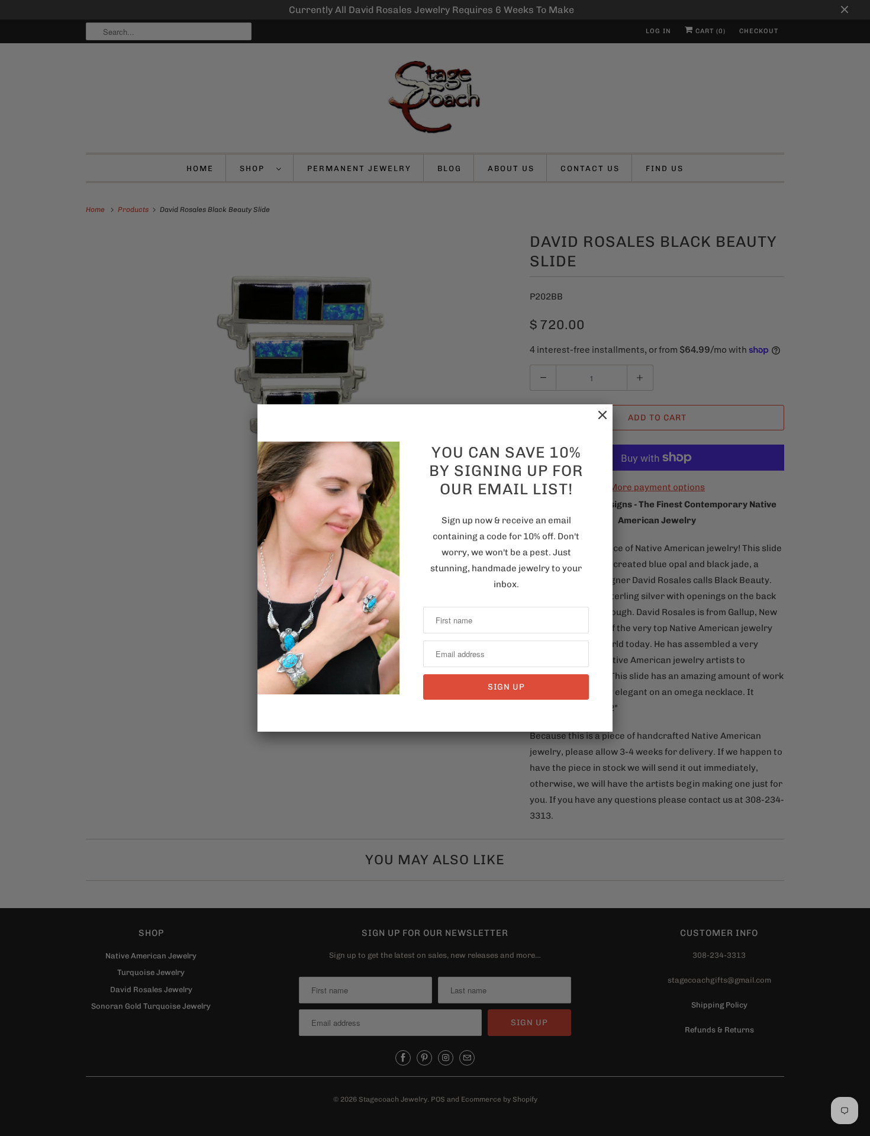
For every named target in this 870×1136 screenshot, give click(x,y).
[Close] (597, 421)
